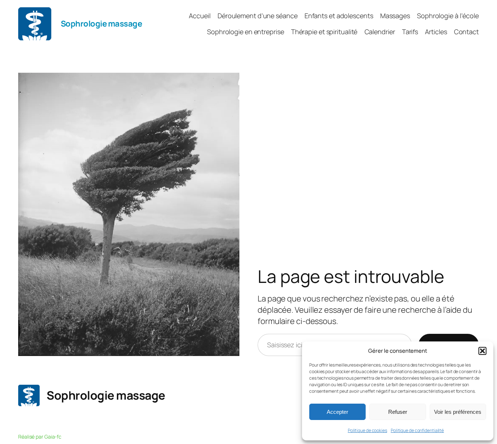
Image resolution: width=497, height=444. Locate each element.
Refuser (397, 412)
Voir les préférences (457, 412)
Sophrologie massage (101, 23)
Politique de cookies (367, 430)
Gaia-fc (52, 436)
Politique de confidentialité (417, 430)
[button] (482, 351)
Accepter (337, 412)
